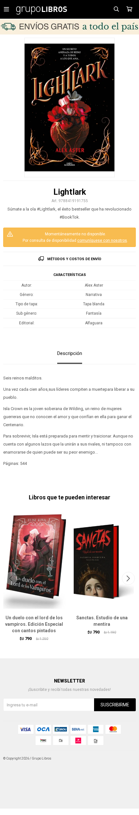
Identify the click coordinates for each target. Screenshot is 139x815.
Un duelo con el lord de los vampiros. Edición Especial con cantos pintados (34, 624)
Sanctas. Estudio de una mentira (102, 621)
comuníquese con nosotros (102, 240)
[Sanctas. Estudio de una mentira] (102, 561)
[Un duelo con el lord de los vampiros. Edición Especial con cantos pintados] (34, 561)
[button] (128, 578)
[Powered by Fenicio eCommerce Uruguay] (126, 758)
